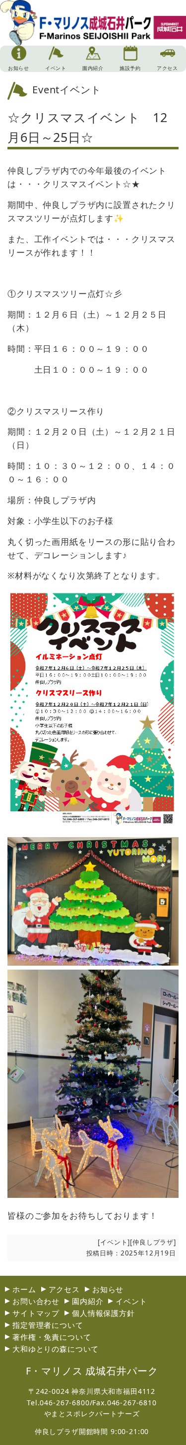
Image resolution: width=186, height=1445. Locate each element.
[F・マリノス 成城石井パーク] (93, 35)
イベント (113, 1242)
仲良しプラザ (153, 1242)
